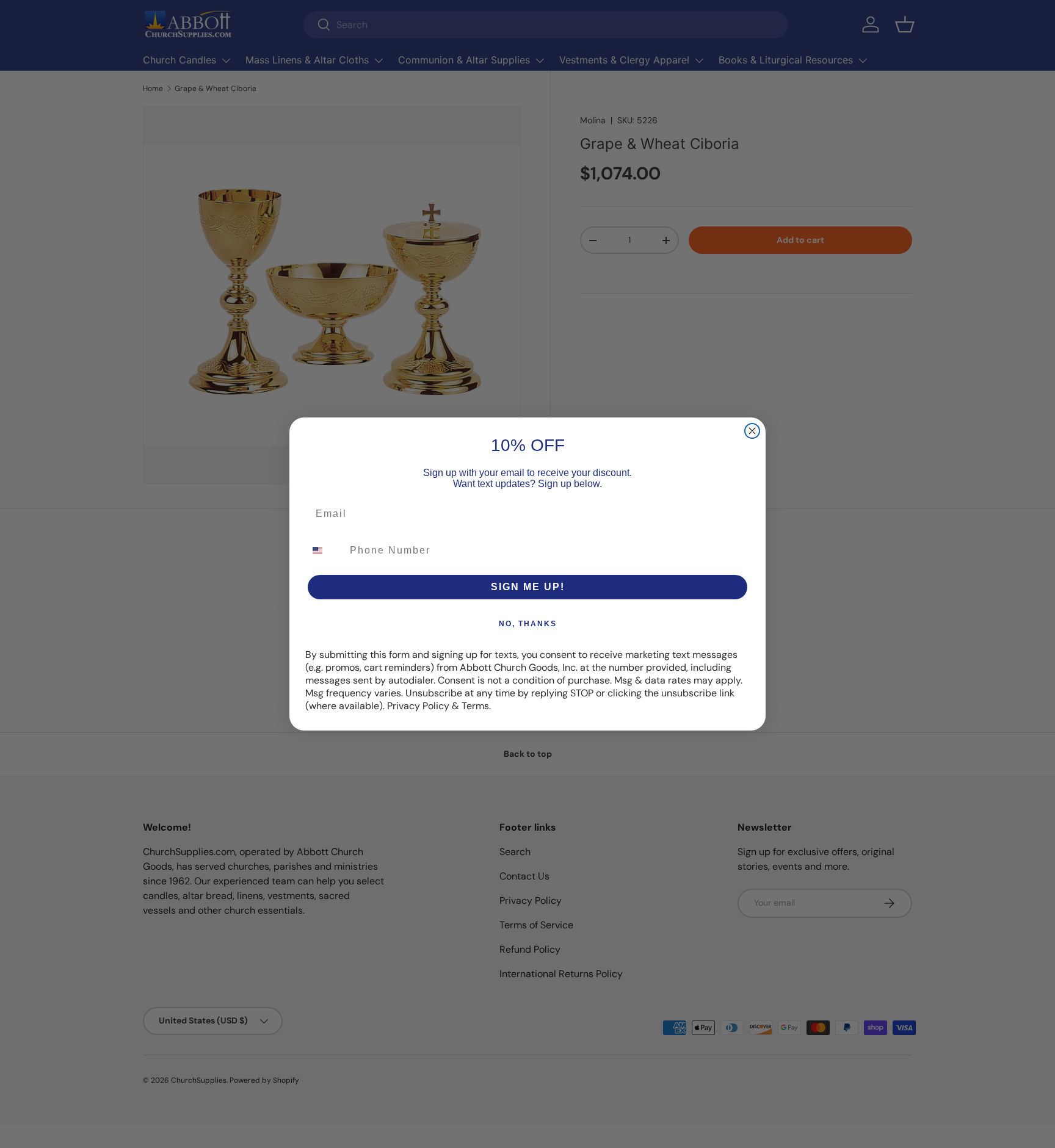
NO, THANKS (528, 623)
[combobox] (325, 550)
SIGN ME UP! (528, 587)
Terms (475, 705)
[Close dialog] (752, 431)
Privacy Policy (418, 705)
